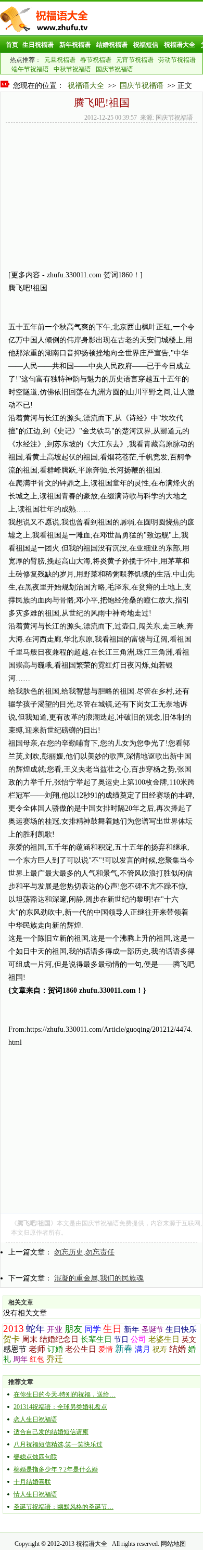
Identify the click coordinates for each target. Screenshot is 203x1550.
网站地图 (173, 1543)
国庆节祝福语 (114, 69)
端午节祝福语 (30, 69)
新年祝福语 (75, 44)
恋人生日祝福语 (35, 1419)
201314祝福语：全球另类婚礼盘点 (60, 1407)
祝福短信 (145, 44)
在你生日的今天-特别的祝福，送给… (65, 1394)
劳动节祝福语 (177, 59)
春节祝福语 (95, 59)
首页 (12, 44)
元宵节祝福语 (135, 59)
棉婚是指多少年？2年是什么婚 (56, 1469)
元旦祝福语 (59, 59)
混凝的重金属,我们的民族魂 (99, 1278)
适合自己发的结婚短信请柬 (51, 1432)
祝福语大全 (179, 44)
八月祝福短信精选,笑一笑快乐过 (58, 1444)
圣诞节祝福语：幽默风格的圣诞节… (63, 1506)
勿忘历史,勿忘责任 (84, 1252)
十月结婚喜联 (32, 1481)
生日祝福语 (38, 44)
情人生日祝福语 (35, 1494)
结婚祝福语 (112, 44)
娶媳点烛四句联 (35, 1457)
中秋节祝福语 (72, 69)
